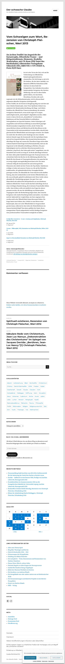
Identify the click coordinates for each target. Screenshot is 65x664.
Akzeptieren (30, 658)
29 (15, 528)
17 (27, 522)
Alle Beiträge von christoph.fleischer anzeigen (25, 254)
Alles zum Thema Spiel (15, 547)
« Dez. (15, 532)
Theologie (20, 410)
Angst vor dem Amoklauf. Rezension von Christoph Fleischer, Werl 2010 (25, 238)
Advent (9, 383)
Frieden (36, 386)
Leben (43, 396)
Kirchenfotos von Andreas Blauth (18, 572)
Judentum (23, 396)
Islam (35, 393)
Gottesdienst (11, 393)
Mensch (21, 399)
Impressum (44, 661)
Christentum (43, 383)
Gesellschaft (11, 389)
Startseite (9, 633)
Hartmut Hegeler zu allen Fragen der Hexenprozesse (25, 565)
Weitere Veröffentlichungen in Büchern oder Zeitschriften (25, 641)
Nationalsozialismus (13, 403)
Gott (38, 389)
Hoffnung (29, 393)
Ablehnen (43, 658)
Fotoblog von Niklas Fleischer (17, 556)
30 (21, 528)
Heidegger (20, 393)
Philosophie (39, 403)
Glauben (32, 389)
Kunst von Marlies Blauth (16, 583)
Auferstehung (18, 383)
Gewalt (19, 389)
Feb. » (40, 532)
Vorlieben (56, 658)
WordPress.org (13, 623)
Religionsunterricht (36, 406)
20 (46, 522)
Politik (9, 406)
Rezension (34, 260)
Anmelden (11, 616)
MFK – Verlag (12, 585)
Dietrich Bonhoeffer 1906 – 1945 (18, 552)
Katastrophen (9, 262)
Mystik (36, 399)
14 (9, 522)
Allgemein (28, 260)
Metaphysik (29, 399)
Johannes (15, 396)
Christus (9, 386)
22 (15, 525)
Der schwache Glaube (19, 9)
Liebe (8, 399)
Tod (27, 410)
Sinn (8, 410)
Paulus (31, 403)
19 (40, 522)
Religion (25, 406)
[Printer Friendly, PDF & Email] (27, 48)
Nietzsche (24, 403)
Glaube (25, 389)
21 (9, 525)
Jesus (9, 396)
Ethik (30, 386)
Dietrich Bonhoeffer (20, 386)
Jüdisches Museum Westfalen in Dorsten (21, 570)
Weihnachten (34, 410)
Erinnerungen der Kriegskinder (18, 554)
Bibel (26, 383)
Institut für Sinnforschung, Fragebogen (20, 567)
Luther (14, 399)
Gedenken (41, 260)
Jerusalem (42, 393)
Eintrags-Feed (12, 619)
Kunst (37, 396)
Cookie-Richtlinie (37, 661)
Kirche (31, 396)
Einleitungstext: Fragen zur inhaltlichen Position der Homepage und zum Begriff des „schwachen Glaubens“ (32, 645)
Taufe (13, 410)
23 (21, 525)
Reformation (17, 406)
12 (40, 518)
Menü (55, 10)
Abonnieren (12, 454)
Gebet (42, 386)
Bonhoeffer (33, 383)
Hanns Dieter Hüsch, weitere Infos (19, 563)
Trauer (15, 262)
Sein (45, 406)
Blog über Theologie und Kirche (18, 550)
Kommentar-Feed (13, 621)
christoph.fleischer (11, 260)
